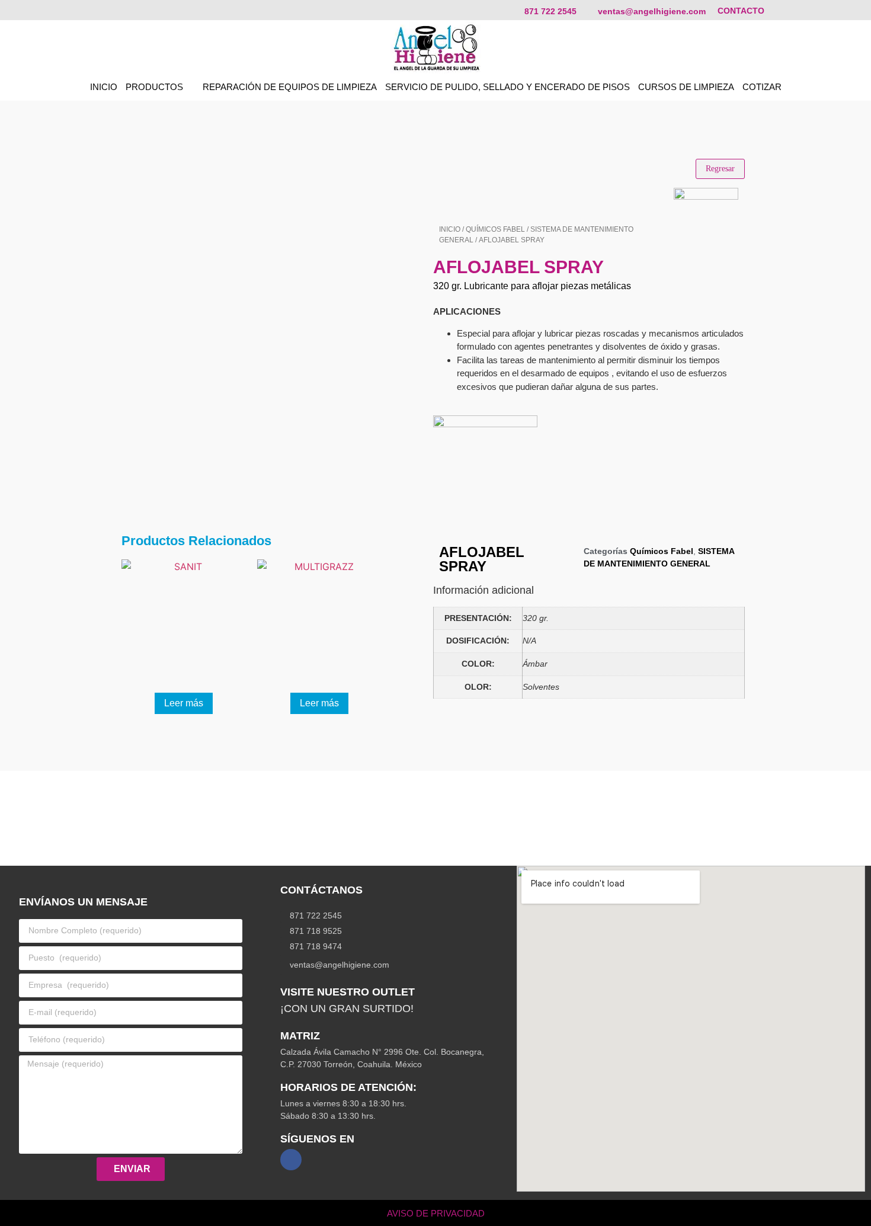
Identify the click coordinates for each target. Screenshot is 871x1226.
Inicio (449, 229)
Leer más (183, 703)
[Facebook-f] (291, 1159)
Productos (154, 87)
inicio (103, 87)
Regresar (720, 168)
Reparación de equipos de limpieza (290, 87)
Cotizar (762, 87)
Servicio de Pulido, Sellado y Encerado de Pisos (507, 87)
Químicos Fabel (495, 229)
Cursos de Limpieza (686, 87)
